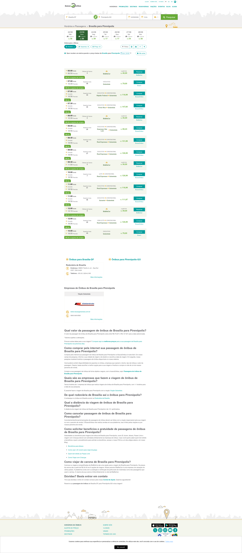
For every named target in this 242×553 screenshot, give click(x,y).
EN (172, 1)
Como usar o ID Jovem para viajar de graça (82, 450)
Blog (168, 6)
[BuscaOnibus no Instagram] (165, 530)
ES (168, 1)
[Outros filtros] (144, 46)
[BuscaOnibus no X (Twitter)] (155, 530)
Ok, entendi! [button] (121, 547)
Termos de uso (109, 534)
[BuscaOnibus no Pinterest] (160, 530)
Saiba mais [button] (169, 541)
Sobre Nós (153, 1)
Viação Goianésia (116, 390)
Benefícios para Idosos (75, 446)
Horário (70, 47)
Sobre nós (107, 525)
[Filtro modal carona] (136, 46)
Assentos (83, 47)
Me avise (142, 53)
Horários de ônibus (72, 525)
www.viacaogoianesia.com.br (80, 312)
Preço (96, 47)
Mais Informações (96, 277)
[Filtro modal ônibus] (131, 46)
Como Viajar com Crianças (77, 457)
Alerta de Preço (71, 528)
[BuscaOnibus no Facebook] (175, 530)
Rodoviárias (144, 6)
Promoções (123, 6)
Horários (113, 6)
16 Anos (161, 1)
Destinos (133, 6)
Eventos (161, 6)
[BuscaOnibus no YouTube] (170, 530)
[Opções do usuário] (175, 1)
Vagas (105, 531)
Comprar (139, 82)
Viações (153, 6)
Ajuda (147, 1)
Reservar (139, 72)
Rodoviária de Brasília (102, 398)
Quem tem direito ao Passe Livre (79, 454)
